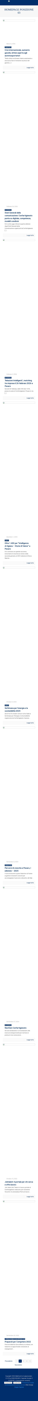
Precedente (8, 1361)
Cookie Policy (17, 1382)
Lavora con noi (20, 1385)
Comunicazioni (10, 1385)
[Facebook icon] (13, 1390)
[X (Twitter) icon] (15, 1390)
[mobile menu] (35, 2)
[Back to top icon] (19, 1372)
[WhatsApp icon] (11, 1390)
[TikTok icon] (24, 1390)
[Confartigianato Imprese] (19, 2)
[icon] (23, 1390)
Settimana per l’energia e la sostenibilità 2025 (16, 708)
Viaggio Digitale (19, 1387)
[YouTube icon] (17, 1390)
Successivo (18, 1365)
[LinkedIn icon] (19, 1390)
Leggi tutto (30, 67)
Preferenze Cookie (28, 1383)
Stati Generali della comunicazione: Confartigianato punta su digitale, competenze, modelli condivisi (18, 215)
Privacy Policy (8, 1382)
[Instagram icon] (21, 1390)
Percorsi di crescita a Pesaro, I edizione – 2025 (18, 868)
